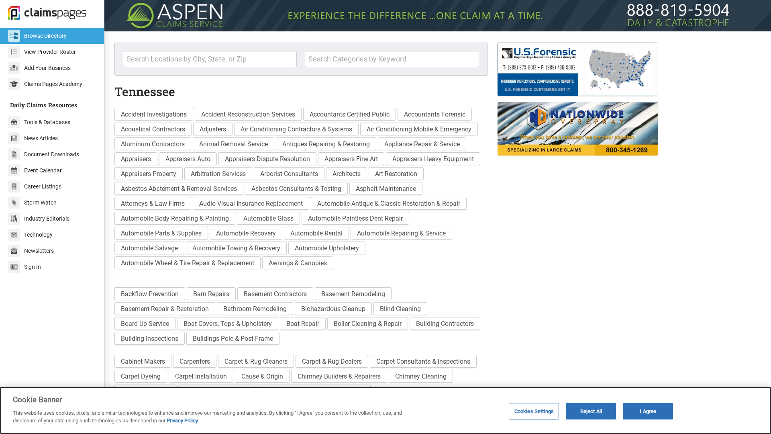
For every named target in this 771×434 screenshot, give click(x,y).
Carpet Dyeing (141, 376)
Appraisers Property (148, 174)
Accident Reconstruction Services (248, 114)
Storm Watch (40, 202)
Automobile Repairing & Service (401, 233)
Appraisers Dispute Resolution (267, 159)
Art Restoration (396, 174)
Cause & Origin (262, 376)
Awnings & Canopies (298, 263)
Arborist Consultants (289, 174)
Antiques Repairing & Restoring (326, 144)
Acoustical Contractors (153, 129)
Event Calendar (43, 170)
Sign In (32, 267)
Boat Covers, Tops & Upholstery (228, 324)
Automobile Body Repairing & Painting (175, 218)
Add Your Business (47, 68)
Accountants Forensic (434, 114)
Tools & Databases (47, 122)
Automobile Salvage (149, 248)
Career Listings (42, 186)
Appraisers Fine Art (351, 159)
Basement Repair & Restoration (165, 309)
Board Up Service (145, 324)
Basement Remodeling (353, 294)
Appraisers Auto (187, 159)
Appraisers (136, 159)
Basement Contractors (275, 294)
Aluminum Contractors (153, 144)
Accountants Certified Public (350, 114)
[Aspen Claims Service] (437, 15)
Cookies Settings (534, 411)
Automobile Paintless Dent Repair (355, 218)
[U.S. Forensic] (602, 69)
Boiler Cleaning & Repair (368, 324)
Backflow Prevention (150, 294)
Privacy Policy (182, 421)
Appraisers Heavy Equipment (433, 159)
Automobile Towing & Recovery (236, 248)
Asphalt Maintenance (386, 188)
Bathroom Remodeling (255, 309)
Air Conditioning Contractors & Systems (296, 129)
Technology (38, 234)
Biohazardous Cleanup (333, 309)
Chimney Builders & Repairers (339, 376)
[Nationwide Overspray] (602, 129)
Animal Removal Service (233, 144)
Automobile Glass (268, 218)
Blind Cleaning (400, 309)
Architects (346, 174)
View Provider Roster (50, 52)
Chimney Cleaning (421, 376)
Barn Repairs (211, 294)
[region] (385, 410)
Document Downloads (51, 154)
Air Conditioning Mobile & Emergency (419, 129)
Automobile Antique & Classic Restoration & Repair (388, 203)
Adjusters (213, 129)
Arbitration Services (218, 174)
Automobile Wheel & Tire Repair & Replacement (187, 263)
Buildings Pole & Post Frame (233, 338)
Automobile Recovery (246, 233)
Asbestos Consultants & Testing (296, 188)
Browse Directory (45, 36)
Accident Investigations (154, 114)
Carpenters (194, 361)
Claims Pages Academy (53, 84)
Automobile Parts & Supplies (161, 233)
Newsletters (39, 251)
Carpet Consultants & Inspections (423, 361)
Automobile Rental (316, 233)
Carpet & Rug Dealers (332, 361)
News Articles (41, 138)
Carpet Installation (201, 376)
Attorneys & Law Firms (153, 203)
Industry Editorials (46, 218)
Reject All (591, 411)
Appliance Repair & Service (422, 144)
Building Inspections (149, 338)
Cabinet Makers (143, 361)
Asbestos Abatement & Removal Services (179, 188)
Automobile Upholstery (327, 248)
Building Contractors (445, 324)
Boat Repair (302, 324)
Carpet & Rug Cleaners (256, 361)
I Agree (648, 411)
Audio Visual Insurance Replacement (251, 203)
